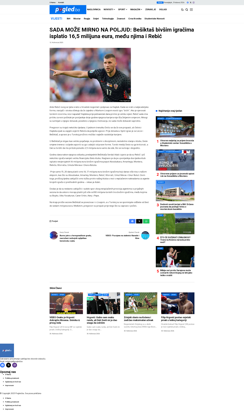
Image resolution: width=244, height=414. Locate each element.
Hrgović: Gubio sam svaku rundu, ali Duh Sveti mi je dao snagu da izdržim (102, 320)
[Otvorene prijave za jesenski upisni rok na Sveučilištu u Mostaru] (175, 160)
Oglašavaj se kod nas (13, 382)
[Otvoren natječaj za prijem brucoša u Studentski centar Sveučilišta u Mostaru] (175, 126)
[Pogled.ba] (68, 9)
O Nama (52, 2)
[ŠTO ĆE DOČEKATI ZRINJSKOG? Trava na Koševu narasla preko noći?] (175, 223)
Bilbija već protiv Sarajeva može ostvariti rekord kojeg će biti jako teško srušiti (176, 272)
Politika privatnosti (12, 378)
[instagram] (193, 2)
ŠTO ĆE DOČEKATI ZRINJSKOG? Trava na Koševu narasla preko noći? (175, 239)
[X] (190, 2)
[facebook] (188, 2)
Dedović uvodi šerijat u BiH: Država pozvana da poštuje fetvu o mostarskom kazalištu (176, 206)
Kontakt (61, 2)
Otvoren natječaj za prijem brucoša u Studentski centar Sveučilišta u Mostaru (177, 143)
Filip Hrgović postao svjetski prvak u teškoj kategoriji (176, 318)
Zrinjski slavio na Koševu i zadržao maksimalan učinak (138, 318)
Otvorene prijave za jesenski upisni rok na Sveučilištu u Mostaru (177, 174)
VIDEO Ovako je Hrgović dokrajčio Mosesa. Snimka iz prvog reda (65, 320)
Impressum (9, 385)
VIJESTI (56, 18)
